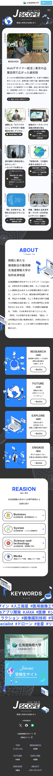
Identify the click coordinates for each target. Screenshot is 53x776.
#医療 (24, 612)
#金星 (19, 623)
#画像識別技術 (16, 618)
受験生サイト (46, 3)
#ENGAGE (13, 61)
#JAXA (11, 612)
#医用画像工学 (27, 606)
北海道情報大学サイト (25, 733)
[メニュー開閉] (48, 10)
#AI (45, 606)
